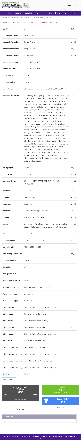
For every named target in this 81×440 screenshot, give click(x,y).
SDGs (37, 13)
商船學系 (48, 18)
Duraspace (29, 436)
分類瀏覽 (17, 13)
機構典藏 (28, 13)
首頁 (9, 13)
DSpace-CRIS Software (9, 436)
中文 (69, 5)
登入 (58, 13)
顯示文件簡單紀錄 (8, 379)
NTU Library (64, 436)
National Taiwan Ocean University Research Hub (17, 18)
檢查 (63, 402)
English (76, 5)
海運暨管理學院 (39, 18)
